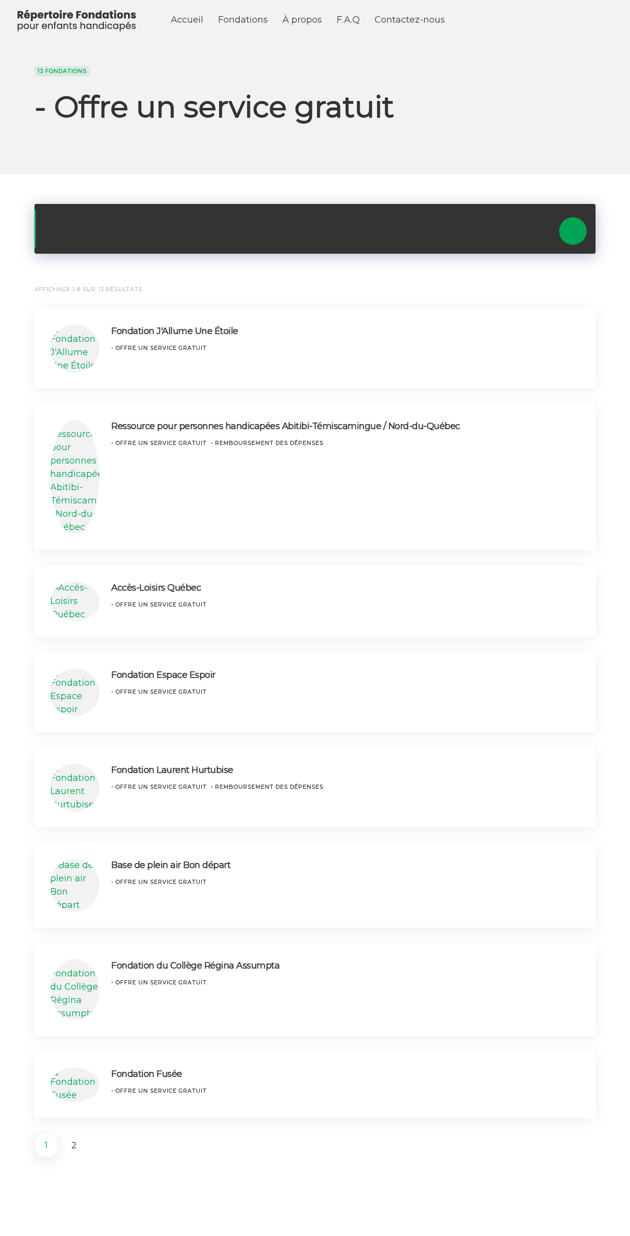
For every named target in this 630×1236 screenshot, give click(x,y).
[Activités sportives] (233, 229)
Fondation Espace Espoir (163, 674)
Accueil (187, 19)
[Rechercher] (573, 231)
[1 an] (105, 229)
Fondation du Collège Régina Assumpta (195, 965)
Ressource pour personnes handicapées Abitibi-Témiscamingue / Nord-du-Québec (285, 426)
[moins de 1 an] (105, 218)
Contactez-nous (410, 19)
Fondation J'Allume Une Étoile (174, 331)
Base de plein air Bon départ (170, 865)
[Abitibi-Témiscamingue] (361, 218)
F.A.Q (348, 19)
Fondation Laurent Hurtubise (172, 770)
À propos (302, 19)
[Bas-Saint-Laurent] (361, 229)
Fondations (243, 19)
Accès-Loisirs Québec (156, 587)
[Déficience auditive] (489, 218)
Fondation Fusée (146, 1074)
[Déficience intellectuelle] (489, 229)
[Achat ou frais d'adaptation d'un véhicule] (233, 218)
